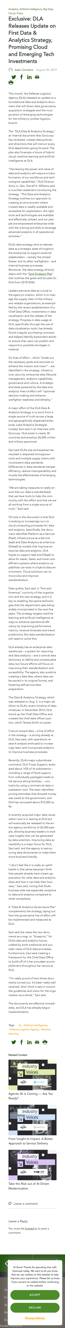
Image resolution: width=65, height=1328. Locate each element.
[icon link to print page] (10, 82)
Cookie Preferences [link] (11, 1325)
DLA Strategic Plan (40, 274)
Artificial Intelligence (31, 9)
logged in (31, 1229)
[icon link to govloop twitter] (13, 77)
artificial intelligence (35, 1025)
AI (20, 1025)
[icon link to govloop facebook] (21, 77)
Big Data (48, 9)
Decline (35, 1307)
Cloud (11, 13)
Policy (20, 13)
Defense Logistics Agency (24, 1029)
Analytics (13, 9)
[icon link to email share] (37, 77)
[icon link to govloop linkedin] (29, 77)
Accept (35, 1295)
